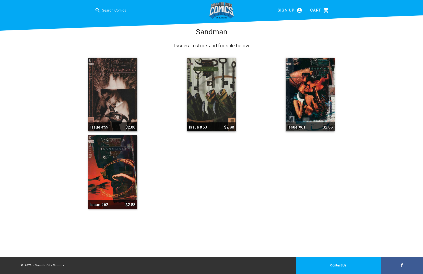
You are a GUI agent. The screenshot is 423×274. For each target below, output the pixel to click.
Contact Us (338, 265)
